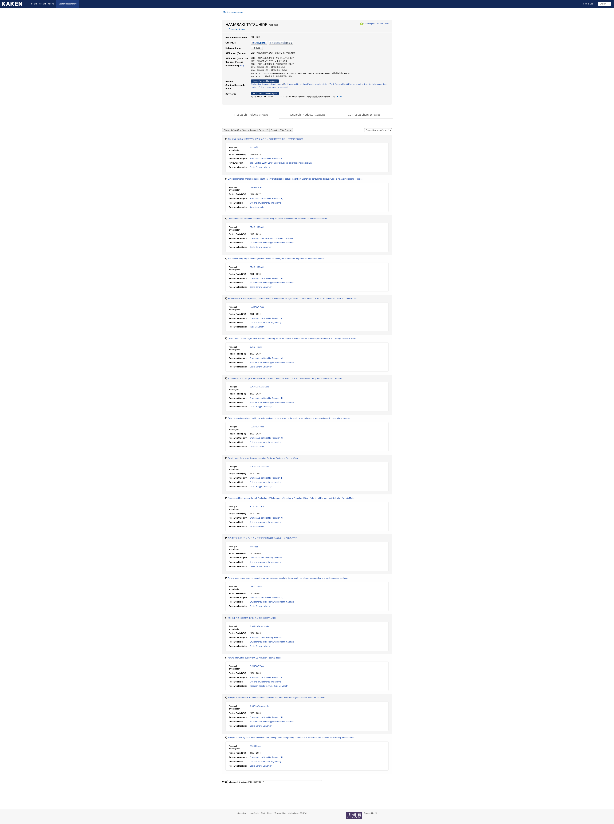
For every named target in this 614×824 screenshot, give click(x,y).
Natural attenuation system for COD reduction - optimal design (255, 658)
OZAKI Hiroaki (256, 347)
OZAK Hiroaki (255, 746)
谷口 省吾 (254, 147)
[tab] (251, 115)
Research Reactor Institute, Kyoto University (269, 686)
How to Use (588, 4)
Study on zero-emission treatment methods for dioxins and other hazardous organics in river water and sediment (276, 698)
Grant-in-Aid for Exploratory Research (266, 558)
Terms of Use (280, 813)
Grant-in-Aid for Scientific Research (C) (266, 159)
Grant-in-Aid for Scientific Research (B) (266, 198)
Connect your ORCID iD (373, 24)
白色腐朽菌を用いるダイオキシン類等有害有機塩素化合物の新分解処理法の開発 (262, 538)
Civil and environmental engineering (267, 84)
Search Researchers (68, 4)
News (269, 813)
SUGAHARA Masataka (259, 387)
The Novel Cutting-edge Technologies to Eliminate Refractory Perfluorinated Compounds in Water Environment (276, 259)
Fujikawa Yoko (256, 187)
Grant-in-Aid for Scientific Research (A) (266, 358)
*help (387, 24)
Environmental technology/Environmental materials (306, 84)
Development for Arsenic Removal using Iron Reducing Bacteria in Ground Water (263, 458)
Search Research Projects (42, 4)
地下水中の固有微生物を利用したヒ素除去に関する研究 (252, 618)
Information (241, 813)
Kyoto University (257, 207)
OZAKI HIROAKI (257, 227)
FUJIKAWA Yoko (257, 307)
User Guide (254, 813)
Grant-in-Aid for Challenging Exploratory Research (271, 238)
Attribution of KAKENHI (298, 813)
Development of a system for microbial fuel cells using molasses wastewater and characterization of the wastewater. (278, 219)
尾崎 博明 (254, 546)
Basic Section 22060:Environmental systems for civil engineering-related (281, 163)
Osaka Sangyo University (261, 167)
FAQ (263, 813)
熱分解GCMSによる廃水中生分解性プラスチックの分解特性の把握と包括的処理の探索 (265, 139)
